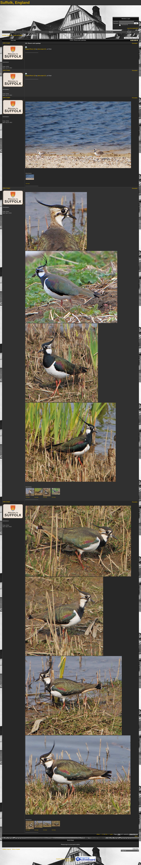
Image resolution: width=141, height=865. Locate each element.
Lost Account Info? (132, 28)
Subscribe (135, 848)
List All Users (31, 32)
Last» (111, 834)
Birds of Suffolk (17, 35)
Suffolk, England (7, 35)
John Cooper (6, 43)
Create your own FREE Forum (65, 859)
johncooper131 (41, 49)
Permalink (134, 43)
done (136, 836)
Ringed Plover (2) (30, 75)
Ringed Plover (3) (30, 49)
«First (98, 834)
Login (136, 23)
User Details (70, 32)
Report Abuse (69, 861)
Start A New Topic (129, 37)
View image (28, 183)
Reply (136, 37)
